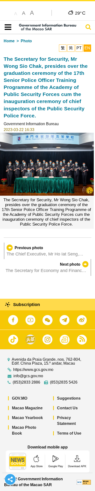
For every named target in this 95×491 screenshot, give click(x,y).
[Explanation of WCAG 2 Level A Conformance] (84, 482)
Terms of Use (69, 433)
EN (87, 48)
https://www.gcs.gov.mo (33, 370)
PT (79, 48)
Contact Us (67, 408)
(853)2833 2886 (26, 382)
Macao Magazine (27, 408)
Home (9, 41)
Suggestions (69, 398)
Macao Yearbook (27, 418)
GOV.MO (19, 398)
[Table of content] (7, 27)
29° (80, 13)
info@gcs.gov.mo (28, 376)
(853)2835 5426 (63, 382)
